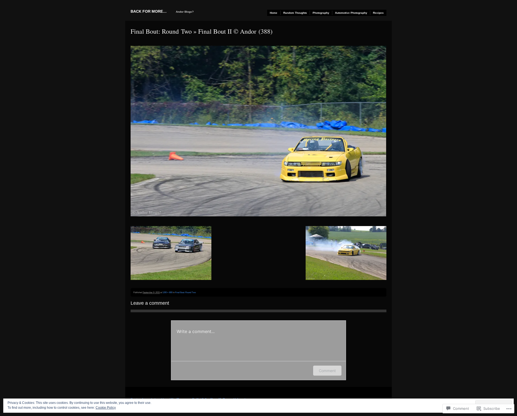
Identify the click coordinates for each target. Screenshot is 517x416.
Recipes (378, 12)
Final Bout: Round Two (161, 31)
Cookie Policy (106, 408)
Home (273, 12)
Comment (327, 370)
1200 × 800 (167, 292)
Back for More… (149, 11)
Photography (321, 12)
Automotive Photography (351, 12)
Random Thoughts (295, 12)
